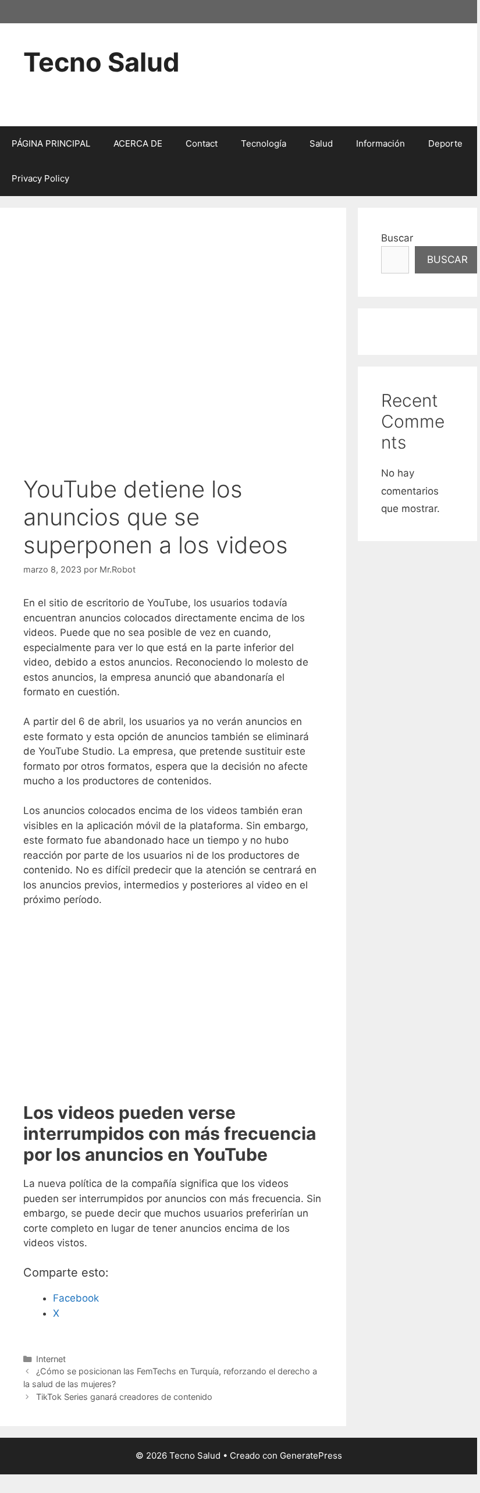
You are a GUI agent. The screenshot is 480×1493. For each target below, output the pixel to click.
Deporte (445, 143)
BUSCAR (447, 259)
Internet (51, 1359)
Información (380, 143)
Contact (202, 143)
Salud (321, 143)
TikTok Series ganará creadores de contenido (124, 1397)
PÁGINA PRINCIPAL (51, 143)
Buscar (397, 238)
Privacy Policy (40, 178)
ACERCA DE (137, 143)
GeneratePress (311, 1455)
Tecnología (263, 143)
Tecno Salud (101, 62)
